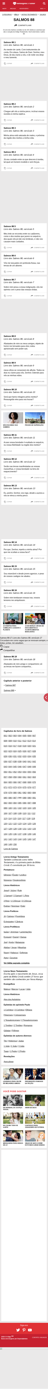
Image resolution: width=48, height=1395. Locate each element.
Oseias (23, 937)
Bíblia (16, 14)
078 (5, 793)
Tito (5, 1041)
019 (24, 746)
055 (29, 772)
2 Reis (6, 901)
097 (29, 803)
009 (10, 741)
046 (19, 767)
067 (19, 782)
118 (28, 819)
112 (33, 813)
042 (34, 762)
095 (19, 803)
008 (5, 741)
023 (10, 751)
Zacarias (13, 958)
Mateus (7, 989)
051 (10, 772)
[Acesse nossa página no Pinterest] (24, 1330)
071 (5, 787)
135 (10, 834)
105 (34, 808)
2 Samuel (18, 896)
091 (34, 798)
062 (29, 777)
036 (5, 762)
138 (24, 834)
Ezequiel (7, 937)
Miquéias (22, 947)
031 (15, 756)
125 (29, 824)
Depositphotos (22, 1339)
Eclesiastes (9, 922)
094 (15, 803)
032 (19, 756)
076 (29, 787)
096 (24, 803)
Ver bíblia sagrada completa (17, 963)
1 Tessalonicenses (12, 1020)
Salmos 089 (9, 690)
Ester (23, 906)
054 (24, 772)
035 (34, 756)
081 (19, 793)
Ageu (6, 958)
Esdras (7, 906)
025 (19, 751)
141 (5, 839)
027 (29, 751)
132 (29, 829)
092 (5, 803)
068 (24, 782)
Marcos (15, 989)
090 (29, 798)
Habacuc (14, 953)
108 (15, 813)
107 (10, 813)
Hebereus (12, 1041)
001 (5, 736)
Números (8, 880)
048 (29, 767)
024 (15, 751)
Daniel (16, 937)
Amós (11, 942)
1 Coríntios (8, 1010)
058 (10, 777)
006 (29, 736)
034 (29, 756)
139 (29, 834)
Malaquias (19, 942)
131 (24, 829)
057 (5, 777)
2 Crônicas (26, 901)
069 (29, 782)
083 (29, 793)
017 (15, 746)
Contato (35, 1337)
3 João (21, 1046)
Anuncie (43, 1337)
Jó (5, 916)
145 (24, 839)
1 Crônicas (15, 901)
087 (15, 798)
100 (10, 808)
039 (19, 762)
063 (34, 777)
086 (10, 798)
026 (24, 751)
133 (34, 829)
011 (19, 741)
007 (34, 736)
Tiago (6, 1051)
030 (10, 756)
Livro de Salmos (11, 849)
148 (5, 844)
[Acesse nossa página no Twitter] (18, 1330)
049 (34, 767)
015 (5, 746)
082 (24, 793)
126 (34, 824)
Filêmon (15, 1031)
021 (34, 746)
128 (10, 829)
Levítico (23, 875)
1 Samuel (8, 896)
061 (24, 777)
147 (34, 839)
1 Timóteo (8, 1025)
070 (34, 782)
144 (19, 839)
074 (19, 787)
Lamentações (26, 932)
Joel (5, 942)
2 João (14, 1046)
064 (5, 782)
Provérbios (20, 916)
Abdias (7, 947)
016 (10, 746)
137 (19, 834)
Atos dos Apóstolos (12, 999)
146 (29, 839)
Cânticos (19, 922)
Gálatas (7, 1031)
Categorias (7, 14)
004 (19, 736)
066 (15, 782)
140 (34, 834)
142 (10, 839)
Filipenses (8, 1015)
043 (5, 767)
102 (19, 808)
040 (24, 762)
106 (5, 813)
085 (5, 798)
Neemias (15, 906)
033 (24, 756)
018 (19, 746)
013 (29, 741)
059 (15, 777)
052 (15, 772)
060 (19, 777)
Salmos (43, 14)
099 (5, 808)
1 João (7, 1046)
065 (10, 782)
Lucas (22, 989)
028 (34, 751)
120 (5, 824)
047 (24, 767)
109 (19, 813)
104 (29, 808)
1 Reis (26, 896)
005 (24, 736)
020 (29, 746)
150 (15, 844)
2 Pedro (21, 1051)
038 (15, 762)
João (28, 989)
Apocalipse (9, 1062)
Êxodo (15, 875)
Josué (6, 890)
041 (29, 762)
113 (5, 819)
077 (34, 787)
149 (10, 844)
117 (24, 819)
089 (24, 798)
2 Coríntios (19, 1010)
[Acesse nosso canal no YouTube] (30, 1330)
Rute (20, 890)
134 (5, 834)
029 (5, 756)
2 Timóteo (18, 1025)
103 (24, 808)
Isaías (6, 932)
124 (24, 824)
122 (15, 824)
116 (19, 819)
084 (34, 793)
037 (10, 762)
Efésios (29, 1010)
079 (10, 793)
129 (15, 829)
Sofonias (24, 953)
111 (29, 813)
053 (19, 772)
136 (15, 834)
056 (34, 772)
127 (5, 829)
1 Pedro (13, 1051)
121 (10, 824)
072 (10, 787)
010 (15, 741)
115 (14, 819)
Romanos (28, 1025)
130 (19, 829)
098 (34, 803)
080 (15, 793)
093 (10, 803)
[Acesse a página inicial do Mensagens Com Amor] (24, 3)
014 (34, 741)
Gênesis (7, 875)
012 (24, 741)
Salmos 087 (10, 685)
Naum (6, 953)
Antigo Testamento (29, 14)
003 (15, 736)
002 (10, 736)
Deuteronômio (19, 880)
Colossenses (20, 1015)
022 (5, 751)
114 (10, 819)
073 (15, 787)
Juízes (13, 890)
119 (33, 819)
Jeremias (14, 932)
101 (15, 808)
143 (15, 839)
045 (15, 767)
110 (24, 813)
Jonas (14, 947)
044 (10, 767)
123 (19, 824)
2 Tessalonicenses (29, 1020)
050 (5, 772)
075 (24, 787)
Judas (21, 1041)
